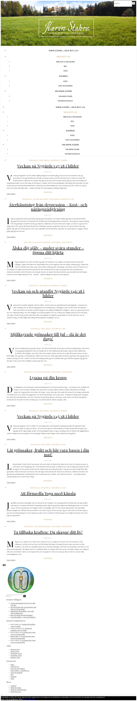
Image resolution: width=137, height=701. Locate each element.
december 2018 (16, 653)
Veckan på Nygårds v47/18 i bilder (48, 165)
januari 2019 (15, 651)
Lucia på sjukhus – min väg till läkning (23, 617)
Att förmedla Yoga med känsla (48, 493)
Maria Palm (14, 636)
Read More (48, 192)
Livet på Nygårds (65, 85)
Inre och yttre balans (65, 61)
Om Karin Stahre (63, 91)
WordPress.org (16, 692)
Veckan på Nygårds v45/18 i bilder (48, 416)
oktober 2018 (15, 657)
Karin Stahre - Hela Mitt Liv (50, 160)
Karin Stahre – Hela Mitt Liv (63, 50)
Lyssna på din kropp (48, 377)
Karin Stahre (11, 194)
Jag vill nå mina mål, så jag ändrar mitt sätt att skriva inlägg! (23, 608)
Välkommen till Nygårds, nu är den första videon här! (22, 612)
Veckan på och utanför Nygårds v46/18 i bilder (48, 293)
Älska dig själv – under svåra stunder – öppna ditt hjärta (48, 250)
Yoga (65, 70)
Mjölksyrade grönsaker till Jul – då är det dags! (48, 336)
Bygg (65, 81)
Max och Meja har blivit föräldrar (22, 615)
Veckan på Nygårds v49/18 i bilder (21, 629)
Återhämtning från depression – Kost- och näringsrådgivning (48, 207)
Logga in (13, 686)
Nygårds (63, 76)
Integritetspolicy (65, 101)
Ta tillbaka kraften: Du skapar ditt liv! (48, 532)
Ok (24, 699)
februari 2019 (15, 649)
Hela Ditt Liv (63, 56)
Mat (65, 66)
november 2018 (16, 655)
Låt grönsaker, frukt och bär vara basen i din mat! (48, 452)
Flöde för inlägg (16, 688)
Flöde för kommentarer (19, 690)
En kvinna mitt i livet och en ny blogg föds (23, 633)
